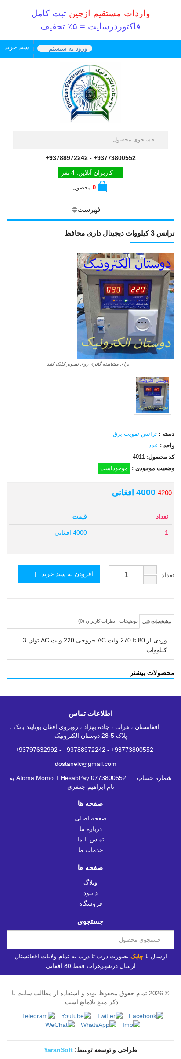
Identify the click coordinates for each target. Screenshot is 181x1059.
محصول (84, 187)
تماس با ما (90, 839)
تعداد (167, 575)
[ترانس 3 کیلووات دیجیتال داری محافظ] (152, 395)
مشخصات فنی (156, 621)
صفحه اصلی (91, 818)
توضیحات (128, 621)
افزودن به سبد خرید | (61, 573)
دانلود (90, 892)
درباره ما (91, 828)
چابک (137, 956)
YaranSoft (58, 1049)
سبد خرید (17, 47)
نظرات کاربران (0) (96, 621)
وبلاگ (90, 882)
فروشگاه (90, 903)
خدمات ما (90, 849)
